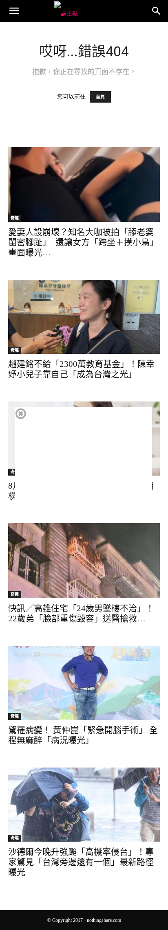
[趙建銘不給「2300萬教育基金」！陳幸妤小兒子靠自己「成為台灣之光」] (84, 317)
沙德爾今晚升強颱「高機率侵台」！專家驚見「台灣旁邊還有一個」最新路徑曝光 (81, 862)
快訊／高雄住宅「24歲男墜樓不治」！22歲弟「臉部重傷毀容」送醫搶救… (81, 613)
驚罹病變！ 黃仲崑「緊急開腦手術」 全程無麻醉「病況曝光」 (83, 735)
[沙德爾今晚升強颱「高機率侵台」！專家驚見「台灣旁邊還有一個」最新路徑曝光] (84, 805)
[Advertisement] (83, 464)
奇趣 (15, 218)
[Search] (156, 11)
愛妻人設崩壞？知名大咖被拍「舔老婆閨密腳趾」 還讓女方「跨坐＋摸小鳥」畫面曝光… (83, 242)
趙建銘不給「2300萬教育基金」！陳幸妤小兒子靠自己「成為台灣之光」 (81, 369)
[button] (14, 11)
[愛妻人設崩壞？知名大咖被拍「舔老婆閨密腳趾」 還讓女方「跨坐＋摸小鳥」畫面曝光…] (84, 184)
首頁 (100, 96)
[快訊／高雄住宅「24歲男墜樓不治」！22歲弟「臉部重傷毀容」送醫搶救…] (84, 560)
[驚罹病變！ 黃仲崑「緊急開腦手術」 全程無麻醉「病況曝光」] (84, 683)
